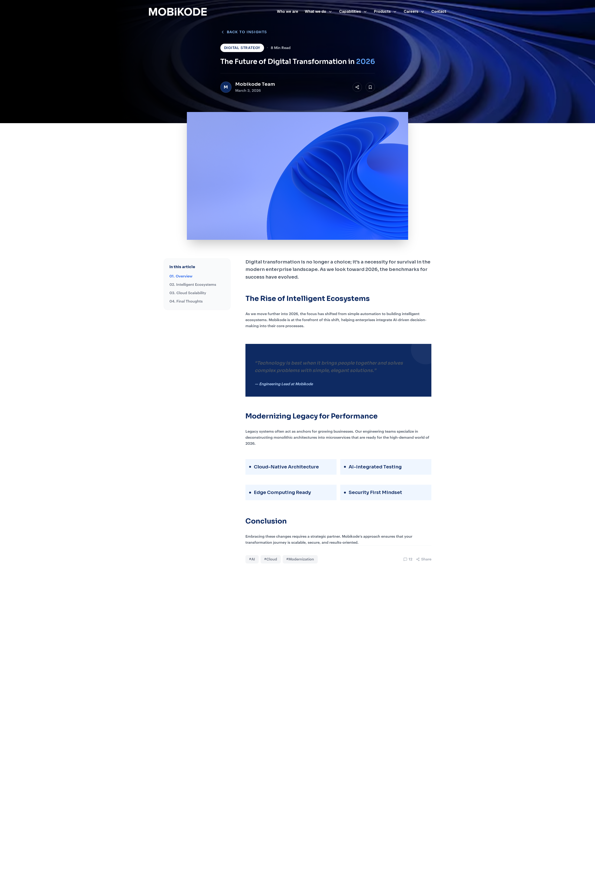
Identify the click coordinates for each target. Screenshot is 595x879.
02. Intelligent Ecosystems (192, 284)
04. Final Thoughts (186, 301)
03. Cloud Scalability (187, 293)
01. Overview (180, 276)
